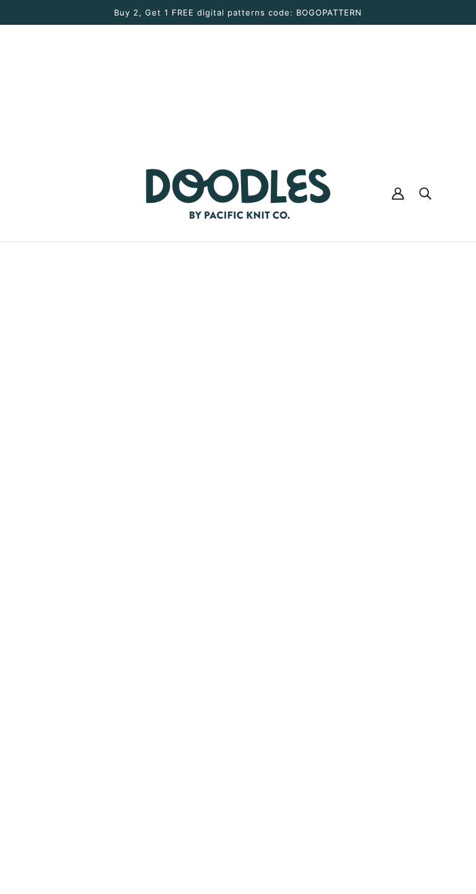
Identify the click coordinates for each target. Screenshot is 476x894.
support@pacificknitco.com (105, 700)
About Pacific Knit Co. (241, 525)
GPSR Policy (218, 763)
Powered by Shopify (238, 849)
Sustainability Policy (237, 703)
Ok (419, 702)
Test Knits (213, 629)
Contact (208, 540)
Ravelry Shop (221, 554)
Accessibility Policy (235, 718)
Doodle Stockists (230, 569)
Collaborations (224, 644)
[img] (45, 762)
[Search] (425, 193)
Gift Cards (214, 584)
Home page (202, 382)
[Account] (398, 193)
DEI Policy (213, 688)
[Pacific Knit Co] (238, 193)
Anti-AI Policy (221, 733)
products (353, 382)
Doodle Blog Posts (233, 510)
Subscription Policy (235, 748)
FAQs (201, 599)
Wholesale (213, 614)
